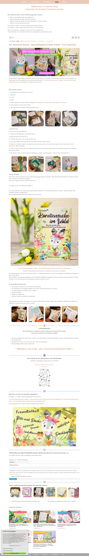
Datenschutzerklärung (14, 474)
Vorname (11, 462)
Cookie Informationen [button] (8, 548)
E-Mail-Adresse (13, 465)
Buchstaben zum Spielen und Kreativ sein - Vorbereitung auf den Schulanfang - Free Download (44, 525)
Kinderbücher (12, 528)
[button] (78, 37)
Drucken (42, 41)
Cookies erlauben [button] (14, 553)
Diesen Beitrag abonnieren (29, 41)
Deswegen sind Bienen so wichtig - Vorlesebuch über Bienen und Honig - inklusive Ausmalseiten (43, 545)
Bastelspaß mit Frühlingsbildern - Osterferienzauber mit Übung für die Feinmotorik (19, 525)
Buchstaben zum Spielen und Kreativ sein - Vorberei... (62, 501)
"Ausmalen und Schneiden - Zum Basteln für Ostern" (51, 102)
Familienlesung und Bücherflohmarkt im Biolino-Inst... (26, 501)
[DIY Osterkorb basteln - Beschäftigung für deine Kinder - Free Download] (44, 62)
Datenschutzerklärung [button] (8, 550)
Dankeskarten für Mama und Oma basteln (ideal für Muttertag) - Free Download (67, 525)
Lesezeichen (49, 41)
